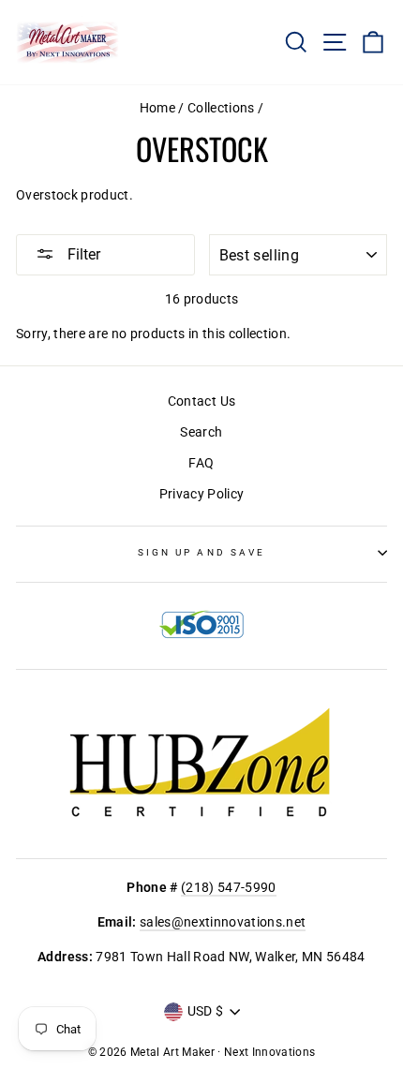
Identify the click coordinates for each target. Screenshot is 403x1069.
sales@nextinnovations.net (223, 921)
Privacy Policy (202, 493)
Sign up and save (201, 552)
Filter (82, 254)
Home (157, 107)
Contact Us (201, 400)
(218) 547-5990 (228, 887)
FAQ (201, 462)
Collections (221, 107)
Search (201, 431)
